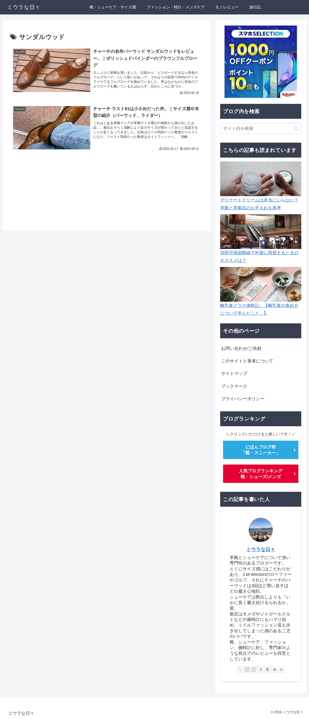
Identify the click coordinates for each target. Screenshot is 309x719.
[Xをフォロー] (240, 669)
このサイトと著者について (247, 361)
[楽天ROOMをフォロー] (268, 669)
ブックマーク (234, 386)
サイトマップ (234, 373)
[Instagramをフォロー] (247, 669)
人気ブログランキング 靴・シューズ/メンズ (260, 473)
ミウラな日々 (260, 549)
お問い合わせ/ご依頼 (241, 348)
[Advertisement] (106, 191)
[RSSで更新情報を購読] (281, 669)
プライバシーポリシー (243, 398)
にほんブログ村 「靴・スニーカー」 (260, 450)
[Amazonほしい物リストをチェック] (261, 669)
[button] (296, 128)
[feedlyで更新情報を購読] (274, 669)
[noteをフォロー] (254, 669)
